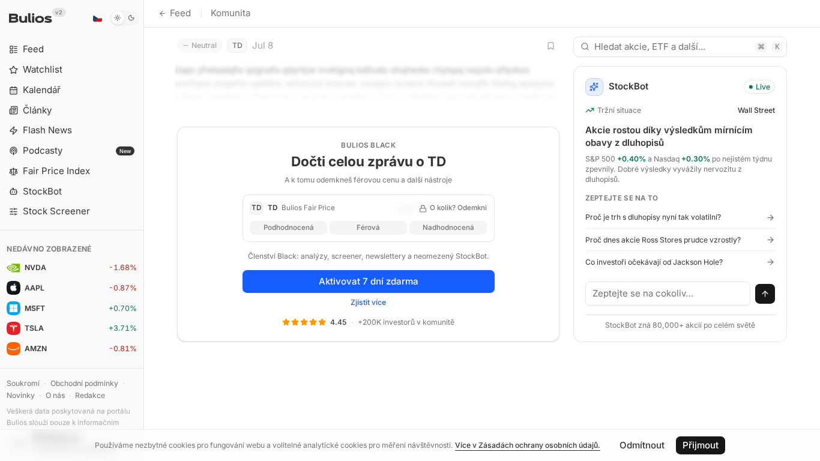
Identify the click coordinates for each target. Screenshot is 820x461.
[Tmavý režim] (124, 18)
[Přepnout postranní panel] (143, 230)
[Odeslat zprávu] (765, 294)
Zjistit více (368, 302)
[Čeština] (97, 18)
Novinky (21, 395)
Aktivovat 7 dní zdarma (368, 281)
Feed (180, 13)
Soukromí (23, 383)
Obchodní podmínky (84, 383)
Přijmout (701, 445)
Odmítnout (642, 445)
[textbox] (668, 294)
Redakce (90, 395)
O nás (55, 395)
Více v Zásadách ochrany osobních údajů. (527, 445)
